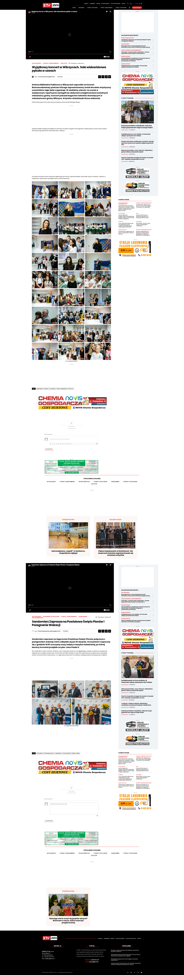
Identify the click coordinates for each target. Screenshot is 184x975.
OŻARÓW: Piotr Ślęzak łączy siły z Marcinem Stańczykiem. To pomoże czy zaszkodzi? (143, 206)
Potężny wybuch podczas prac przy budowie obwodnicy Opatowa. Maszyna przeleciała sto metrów (126, 964)
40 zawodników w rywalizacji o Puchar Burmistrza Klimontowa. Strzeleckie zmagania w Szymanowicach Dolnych (135, 59)
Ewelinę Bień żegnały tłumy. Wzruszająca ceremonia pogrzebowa (124, 959)
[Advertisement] (71, 116)
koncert (46, 388)
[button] (131, 3)
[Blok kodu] (65, 444)
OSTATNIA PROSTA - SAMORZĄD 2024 (123, 203)
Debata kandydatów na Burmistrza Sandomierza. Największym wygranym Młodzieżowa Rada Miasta (143, 233)
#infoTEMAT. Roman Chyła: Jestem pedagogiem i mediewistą (143, 224)
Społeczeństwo (125, 56)
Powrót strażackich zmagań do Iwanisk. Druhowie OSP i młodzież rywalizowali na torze (137, 158)
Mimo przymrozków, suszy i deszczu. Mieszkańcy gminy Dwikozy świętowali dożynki (137, 151)
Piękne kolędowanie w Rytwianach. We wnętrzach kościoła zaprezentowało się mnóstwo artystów (115, 553)
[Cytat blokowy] (63, 444)
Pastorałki (52, 388)
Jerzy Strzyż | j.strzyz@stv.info (46, 76)
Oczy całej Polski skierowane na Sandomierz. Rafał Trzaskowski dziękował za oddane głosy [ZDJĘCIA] (125, 225)
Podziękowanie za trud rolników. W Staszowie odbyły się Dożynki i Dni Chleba (134, 66)
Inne (137, 213)
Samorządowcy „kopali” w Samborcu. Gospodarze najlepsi (68, 552)
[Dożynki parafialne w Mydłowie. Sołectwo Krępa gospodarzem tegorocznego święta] (137, 112)
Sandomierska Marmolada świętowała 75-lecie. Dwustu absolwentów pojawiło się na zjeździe (125, 955)
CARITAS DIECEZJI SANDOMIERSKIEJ (131, 50)
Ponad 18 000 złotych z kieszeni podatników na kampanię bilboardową (142, 216)
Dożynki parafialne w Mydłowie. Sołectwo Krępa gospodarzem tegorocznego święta (137, 127)
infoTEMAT (139, 221)
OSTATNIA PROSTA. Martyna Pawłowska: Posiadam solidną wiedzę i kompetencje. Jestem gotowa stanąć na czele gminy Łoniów (126, 208)
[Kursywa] (53, 444)
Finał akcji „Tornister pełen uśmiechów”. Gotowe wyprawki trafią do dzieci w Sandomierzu (135, 52)
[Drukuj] (109, 76)
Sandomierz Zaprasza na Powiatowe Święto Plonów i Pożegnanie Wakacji (136, 40)
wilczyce (71, 388)
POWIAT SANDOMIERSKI (51, 63)
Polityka (120, 221)
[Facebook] (136, 4)
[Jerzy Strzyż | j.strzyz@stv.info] (33, 77)
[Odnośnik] (67, 444)
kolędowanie (40, 388)
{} (68, 443)
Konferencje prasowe (127, 37)
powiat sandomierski (62, 388)
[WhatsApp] (106, 76)
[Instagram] (138, 4)
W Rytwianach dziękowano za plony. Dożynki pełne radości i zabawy (126, 233)
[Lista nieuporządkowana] (61, 444)
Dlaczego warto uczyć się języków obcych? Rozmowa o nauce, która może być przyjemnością (135, 46)
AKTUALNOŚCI (36, 63)
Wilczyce (64, 63)
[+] (70, 443)
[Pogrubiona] (51, 444)
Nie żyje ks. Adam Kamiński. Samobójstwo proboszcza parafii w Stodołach (125, 950)
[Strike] (57, 444)
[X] (139, 4)
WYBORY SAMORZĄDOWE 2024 (143, 229)
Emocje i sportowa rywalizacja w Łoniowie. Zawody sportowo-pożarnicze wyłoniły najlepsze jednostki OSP (137, 143)
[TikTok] (134, 972)
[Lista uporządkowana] (59, 444)
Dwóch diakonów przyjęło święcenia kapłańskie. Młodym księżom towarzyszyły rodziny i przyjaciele (126, 216)
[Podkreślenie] (55, 444)
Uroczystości (121, 213)
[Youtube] (141, 4)
